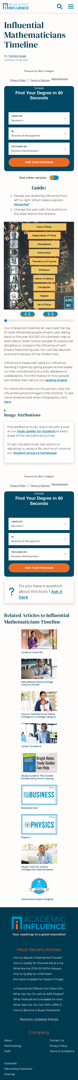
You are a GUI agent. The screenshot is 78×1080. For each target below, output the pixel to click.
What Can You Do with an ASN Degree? (38, 994)
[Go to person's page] (14, 227)
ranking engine (56, 380)
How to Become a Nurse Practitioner (36, 1010)
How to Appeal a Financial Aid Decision (37, 957)
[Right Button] (50, 314)
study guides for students (36, 431)
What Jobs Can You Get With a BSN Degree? (42, 1004)
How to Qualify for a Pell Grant (32, 974)
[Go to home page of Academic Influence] (16, 6)
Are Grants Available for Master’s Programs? (41, 979)
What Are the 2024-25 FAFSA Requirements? (42, 968)
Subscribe (10, 1063)
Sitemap (9, 1074)
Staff (7, 1051)
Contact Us (57, 1040)
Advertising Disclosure (18, 1068)
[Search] (59, 6)
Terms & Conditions (62, 1051)
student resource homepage (35, 453)
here (7, 402)
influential (21, 204)
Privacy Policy (58, 1045)
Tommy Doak (17, 56)
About (8, 1040)
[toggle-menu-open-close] (71, 6)
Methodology (13, 1045)
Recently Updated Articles (39, 1019)
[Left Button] (27, 314)
